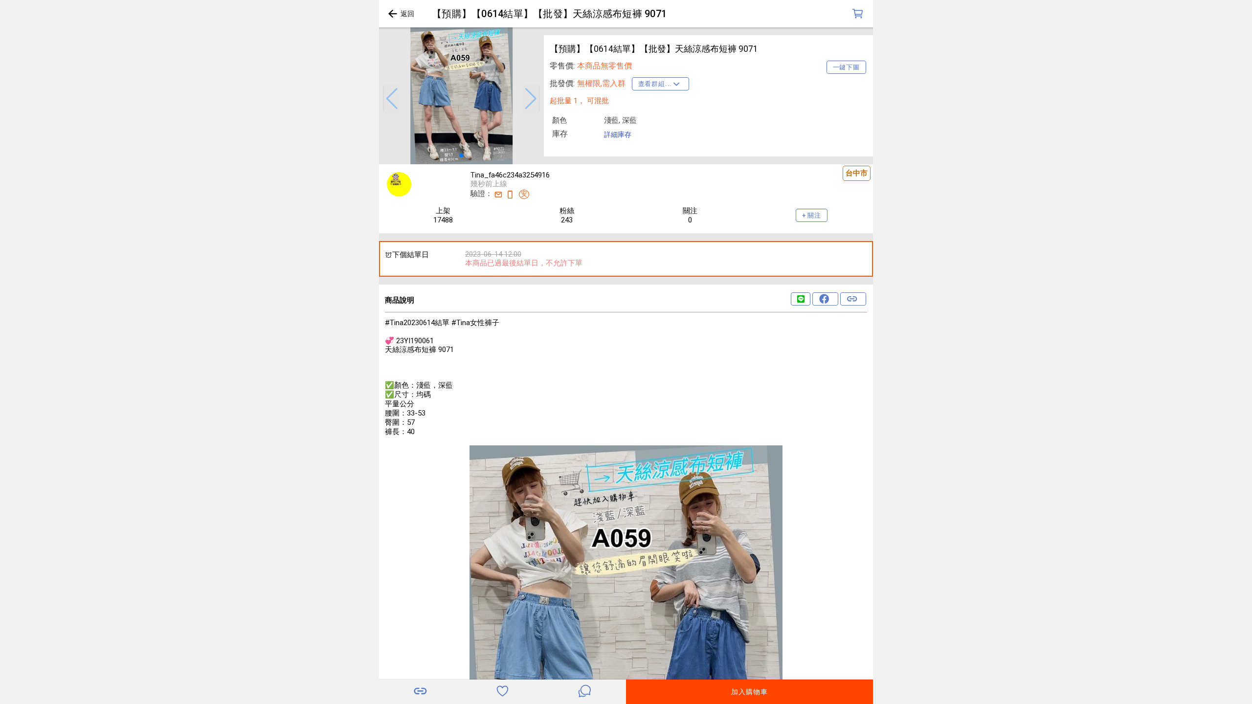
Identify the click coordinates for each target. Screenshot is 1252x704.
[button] (392, 98)
